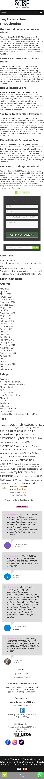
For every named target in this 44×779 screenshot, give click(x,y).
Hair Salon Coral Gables (24, 762)
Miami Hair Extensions (32, 764)
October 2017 (6, 350)
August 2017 (6, 356)
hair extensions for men (27, 446)
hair (2, 389)
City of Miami (6, 387)
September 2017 (8, 353)
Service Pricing (23, 677)
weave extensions (15, 484)
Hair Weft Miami (8, 260)
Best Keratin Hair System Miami (19, 166)
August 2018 (6, 329)
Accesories (5, 379)
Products (4, 403)
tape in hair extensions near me (31, 480)
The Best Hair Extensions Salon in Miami (19, 414)
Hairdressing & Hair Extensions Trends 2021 (21, 273)
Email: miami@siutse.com (22, 731)
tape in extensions (25, 476)
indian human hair (33, 464)
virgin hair (4, 484)
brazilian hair (21, 428)
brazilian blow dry (11, 428)
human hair (12, 460)
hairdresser (22, 442)
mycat (3, 400)
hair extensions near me (12, 449)
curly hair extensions (26, 438)
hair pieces (29, 453)
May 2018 (4, 334)
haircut (16, 442)
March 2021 (5, 294)
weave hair (29, 483)
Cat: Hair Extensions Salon (12, 384)
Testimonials (6, 411)
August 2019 (6, 315)
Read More (4, 54)
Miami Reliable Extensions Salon (19, 140)
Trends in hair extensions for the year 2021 (21, 271)
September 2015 (8, 364)
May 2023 (4, 288)
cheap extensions (33, 428)
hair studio (23, 457)
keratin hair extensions (8, 466)
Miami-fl (34, 37)
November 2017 (7, 347)
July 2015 (4, 366)
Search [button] (35, 248)
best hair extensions (25, 424)
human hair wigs (21, 464)
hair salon (13, 456)
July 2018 (4, 331)
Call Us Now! (22, 723)
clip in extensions (11, 431)
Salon (15, 476)
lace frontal (19, 466)
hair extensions (35, 171)
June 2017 (4, 361)
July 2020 (4, 310)
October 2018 (6, 326)
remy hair (17, 472)
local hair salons (28, 466)
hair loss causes (17, 453)
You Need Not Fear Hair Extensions (21, 114)
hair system (40, 457)
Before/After (23, 673)
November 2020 (7, 302)
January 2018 (6, 342)
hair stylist (32, 456)
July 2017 (4, 358)
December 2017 (7, 345)
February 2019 (7, 321)
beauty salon (4, 425)
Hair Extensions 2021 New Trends (16, 268)
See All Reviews (22, 507)
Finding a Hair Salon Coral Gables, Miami (19, 500)
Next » (26, 192)
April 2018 (5, 337)
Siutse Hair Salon (8, 408)
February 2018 (7, 339)
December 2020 (7, 299)
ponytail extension (17, 468)
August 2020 (6, 307)
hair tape (3, 460)
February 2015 (7, 369)
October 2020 (6, 304)
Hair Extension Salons (13, 87)
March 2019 (5, 318)
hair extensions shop (31, 450)
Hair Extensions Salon (10, 395)
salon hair (34, 145)
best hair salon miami (10, 381)
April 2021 (5, 291)
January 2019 (6, 323)
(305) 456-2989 (22, 729)
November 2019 (7, 313)
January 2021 (6, 296)
